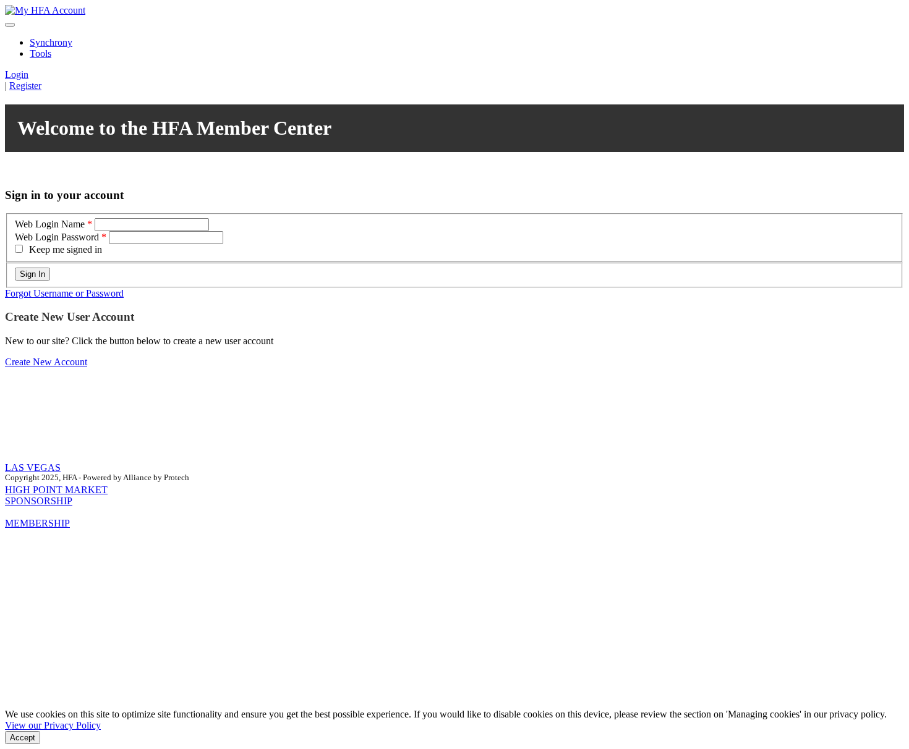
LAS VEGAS (33, 467)
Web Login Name (50, 224)
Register (25, 85)
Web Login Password (57, 237)
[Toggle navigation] (10, 25)
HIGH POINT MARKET (56, 490)
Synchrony (51, 42)
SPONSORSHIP (38, 501)
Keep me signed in (65, 249)
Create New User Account (69, 316)
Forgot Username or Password (64, 293)
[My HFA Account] (45, 10)
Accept (22, 737)
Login (16, 74)
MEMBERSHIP (37, 523)
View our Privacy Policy (53, 725)
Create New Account (46, 362)
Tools (40, 53)
